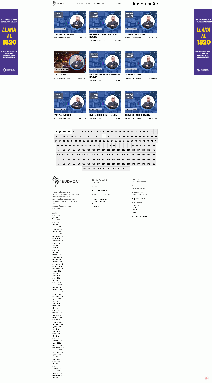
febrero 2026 (57, 229)
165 (78, 164)
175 (128, 164)
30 (80, 136)
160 (153, 159)
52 (64, 141)
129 (98, 155)
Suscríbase (96, 206)
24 (56, 136)
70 (136, 141)
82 (82, 145)
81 (78, 145)
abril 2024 (55, 280)
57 (84, 141)
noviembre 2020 (58, 375)
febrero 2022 (57, 341)
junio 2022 (56, 331)
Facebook (135, 205)
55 (76, 141)
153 (118, 159)
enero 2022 (56, 343)
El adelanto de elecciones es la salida (103, 115)
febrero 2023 (57, 313)
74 (152, 141)
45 (140, 136)
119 (148, 150)
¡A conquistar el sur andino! (64, 34)
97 (141, 145)
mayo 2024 (56, 278)
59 (92, 141)
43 (132, 136)
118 (143, 150)
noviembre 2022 (58, 320)
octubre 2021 (57, 350)
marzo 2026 (56, 227)
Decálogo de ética (99, 3)
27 (68, 136)
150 (103, 159)
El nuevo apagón (60, 75)
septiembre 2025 (58, 241)
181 (84, 169)
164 (73, 164)
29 (76, 136)
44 (136, 136)
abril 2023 (55, 308)
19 (140, 131)
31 (84, 136)
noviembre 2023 (58, 292)
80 (74, 145)
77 (62, 145)
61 (100, 141)
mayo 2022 (56, 334)
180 (153, 164)
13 (116, 131)
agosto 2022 (57, 327)
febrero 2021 (57, 368)
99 (149, 145)
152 (113, 159)
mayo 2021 (56, 361)
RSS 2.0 (139, 216)
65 (116, 141)
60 (96, 141)
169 (98, 164)
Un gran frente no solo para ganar (137, 115)
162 (63, 164)
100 (153, 145)
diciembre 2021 (57, 345)
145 (78, 159)
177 (138, 164)
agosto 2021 (57, 354)
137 (138, 155)
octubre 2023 (57, 294)
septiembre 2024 (58, 269)
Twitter (134, 207)
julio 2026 (55, 217)
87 (102, 145)
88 (106, 145)
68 (128, 141)
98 (145, 145)
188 (119, 169)
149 (98, 159)
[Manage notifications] (207, 378)
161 (58, 164)
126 (83, 155)
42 (128, 136)
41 (124, 136)
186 (109, 169)
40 (120, 136)
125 (78, 155)
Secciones (80, 3)
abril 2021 (55, 364)
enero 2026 (56, 231)
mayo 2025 (56, 250)
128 (93, 155)
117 (138, 150)
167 (88, 164)
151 (108, 159)
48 (152, 136)
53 (68, 141)
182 (89, 169)
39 (116, 136)
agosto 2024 (57, 271)
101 (58, 150)
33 (92, 136)
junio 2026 (56, 220)
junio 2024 (56, 276)
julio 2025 (55, 245)
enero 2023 (56, 315)
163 (68, 164)
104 (73, 150)
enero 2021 (56, 371)
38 (112, 136)
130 (103, 155)
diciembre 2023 (57, 289)
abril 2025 (55, 252)
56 (80, 141)
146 (83, 159)
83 (86, 145)
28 (72, 136)
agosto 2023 (57, 299)
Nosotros (95, 204)
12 (112, 131)
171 (108, 164)
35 (100, 136)
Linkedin (135, 210)
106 (83, 150)
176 (133, 164)
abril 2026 (55, 224)
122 (63, 155)
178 (143, 164)
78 (66, 145)
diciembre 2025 (57, 234)
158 (143, 159)
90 (114, 145)
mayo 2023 (56, 306)
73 (148, 141)
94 (129, 145)
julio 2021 (55, 357)
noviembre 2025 (58, 236)
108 (93, 150)
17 (132, 131)
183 (94, 169)
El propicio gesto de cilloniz (135, 34)
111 (108, 150)
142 (63, 159)
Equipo (88, 3)
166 (83, 164)
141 (58, 159)
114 (123, 150)
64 (112, 141)
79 (70, 145)
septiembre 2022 (58, 324)
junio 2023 (56, 303)
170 (103, 164)
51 (60, 141)
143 (68, 159)
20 (144, 131)
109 (98, 150)
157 (138, 159)
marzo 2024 (56, 283)
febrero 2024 (57, 285)
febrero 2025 (57, 257)
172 (113, 164)
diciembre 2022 (57, 317)
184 (99, 169)
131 (108, 155)
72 (144, 141)
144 (73, 159)
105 (78, 150)
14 (120, 131)
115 (128, 150)
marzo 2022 (56, 338)
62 (104, 141)
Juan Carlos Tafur (63, 38)
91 (117, 145)
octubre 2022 (57, 322)
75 (156, 141)
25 (60, 136)
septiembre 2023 (58, 296)
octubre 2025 (57, 238)
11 (108, 131)
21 (148, 131)
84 (90, 145)
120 (153, 150)
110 (103, 150)
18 (136, 131)
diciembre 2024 (57, 262)
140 (153, 155)
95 (133, 145)
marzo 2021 (56, 366)
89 (110, 145)
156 (133, 159)
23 (156, 131)
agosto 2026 (57, 215)
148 (93, 159)
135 (128, 155)
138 (143, 155)
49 (156, 136)
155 (128, 159)
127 (88, 155)
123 (68, 155)
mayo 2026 (56, 222)
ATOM (144, 216)
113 (118, 150)
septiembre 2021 (58, 352)
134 (123, 155)
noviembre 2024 (58, 264)
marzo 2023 (56, 310)
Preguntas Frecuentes (100, 201)
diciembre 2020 (57, 373)
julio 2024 (55, 273)
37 (108, 136)
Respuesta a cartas (138, 199)
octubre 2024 (57, 266)
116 (133, 150)
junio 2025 (56, 248)
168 (93, 164)
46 (144, 136)
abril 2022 (55, 336)
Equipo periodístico (99, 190)
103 (68, 150)
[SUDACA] (59, 4)
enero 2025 (56, 259)
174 (123, 164)
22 (152, 131)
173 (118, 164)
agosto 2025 (57, 243)
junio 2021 (56, 359)
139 (148, 155)
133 (118, 155)
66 (120, 141)
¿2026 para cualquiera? (62, 115)
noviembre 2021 (58, 348)
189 (124, 169)
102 (63, 150)
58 (88, 141)
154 (123, 159)
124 (73, 155)
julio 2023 (55, 301)
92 (121, 145)
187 (114, 169)
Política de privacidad (99, 199)
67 (124, 141)
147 (88, 159)
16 (128, 131)
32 (88, 136)
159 (148, 159)
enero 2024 (56, 287)
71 (140, 141)
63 (108, 141)
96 (137, 145)
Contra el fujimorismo (133, 75)
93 (125, 145)
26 (64, 136)
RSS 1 (134, 216)
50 (56, 141)
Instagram (135, 212)
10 (104, 131)
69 (132, 141)
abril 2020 (55, 378)
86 (98, 145)
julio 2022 (55, 329)
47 (148, 136)
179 (148, 164)
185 (104, 169)
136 (133, 155)
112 (113, 150)
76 (58, 145)
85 (94, 145)
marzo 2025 (56, 255)
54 (72, 141)
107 (88, 150)
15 (124, 131)
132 (113, 155)
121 (58, 155)
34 (96, 136)
